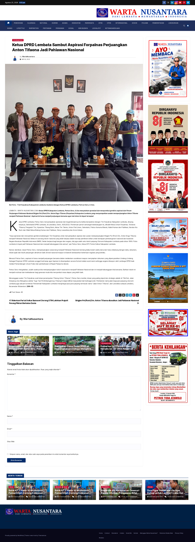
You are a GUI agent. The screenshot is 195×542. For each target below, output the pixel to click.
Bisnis (9, 28)
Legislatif (96, 28)
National (43, 23)
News (11, 487)
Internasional (122, 23)
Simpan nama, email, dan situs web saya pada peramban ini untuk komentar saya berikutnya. (44, 454)
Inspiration (34, 28)
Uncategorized (18, 40)
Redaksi (101, 538)
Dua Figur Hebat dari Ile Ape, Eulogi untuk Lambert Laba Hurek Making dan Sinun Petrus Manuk (166, 493)
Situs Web (11, 441)
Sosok (134, 23)
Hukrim (55, 23)
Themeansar (42, 535)
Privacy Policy (179, 533)
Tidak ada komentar (37, 496)
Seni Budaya (83, 28)
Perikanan (60, 28)
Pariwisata (89, 23)
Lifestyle (21, 28)
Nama (10, 416)
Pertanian (47, 28)
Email (9, 429)
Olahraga (31, 23)
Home (101, 533)
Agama (65, 23)
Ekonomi (58, 487)
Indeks (122, 533)
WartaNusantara (28, 56)
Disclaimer (115, 533)
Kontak (136, 533)
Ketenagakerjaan (112, 28)
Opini (100, 23)
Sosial (71, 28)
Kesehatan (76, 23)
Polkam (145, 23)
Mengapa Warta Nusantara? (149, 533)
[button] (184, 26)
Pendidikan (18, 23)
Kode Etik (129, 533)
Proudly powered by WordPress (14, 535)
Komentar (11, 374)
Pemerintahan (158, 23)
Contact (107, 533)
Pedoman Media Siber (166, 533)
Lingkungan (173, 23)
